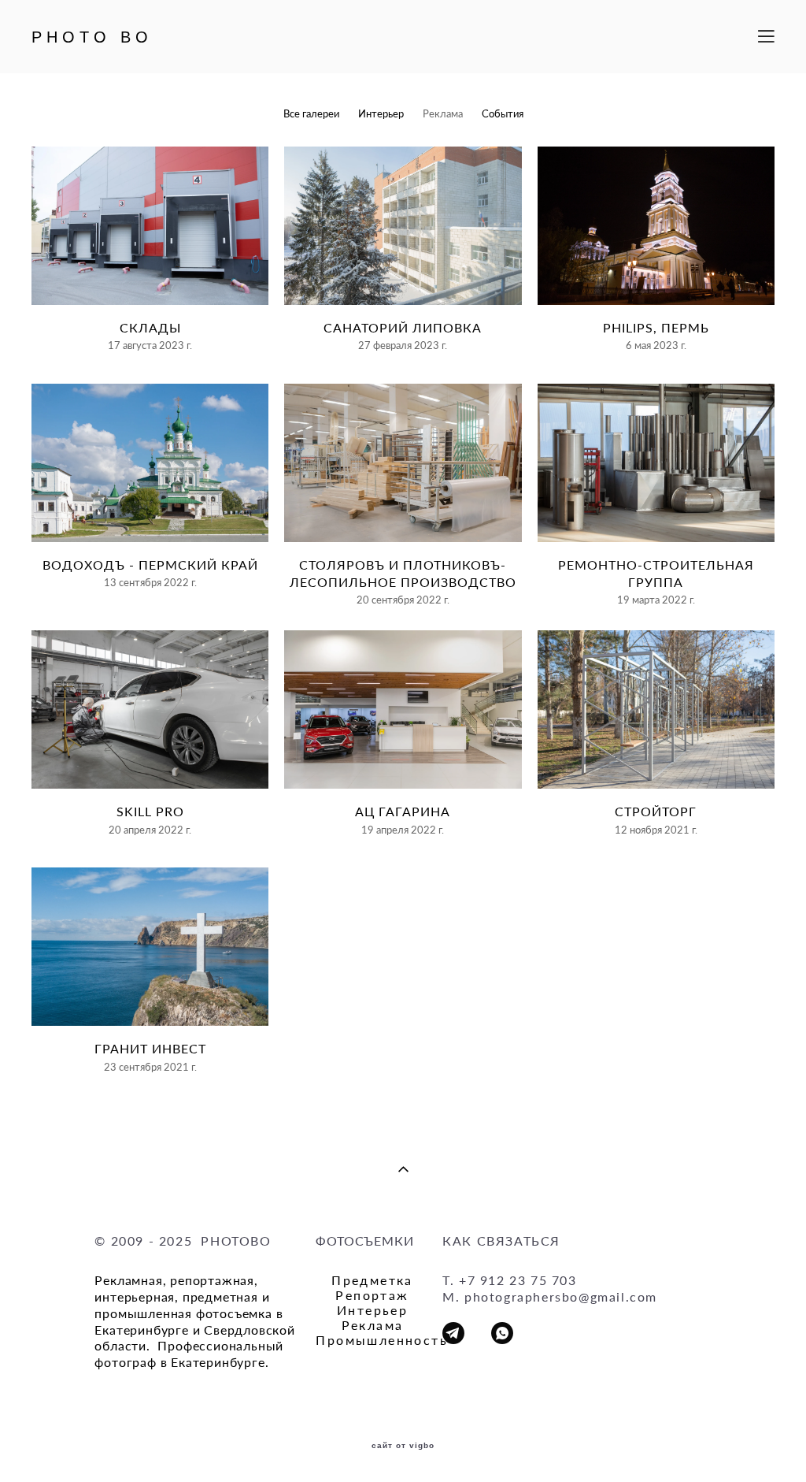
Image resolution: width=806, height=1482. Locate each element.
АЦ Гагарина (402, 811)
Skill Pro (150, 811)
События (502, 113)
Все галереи (311, 113)
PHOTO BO (92, 37)
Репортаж (372, 1294)
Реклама (443, 113)
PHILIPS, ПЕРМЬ (656, 327)
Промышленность (382, 1339)
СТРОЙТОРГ (656, 811)
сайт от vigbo (403, 1446)
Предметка (372, 1279)
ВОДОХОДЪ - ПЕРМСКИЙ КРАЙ (150, 564)
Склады (150, 327)
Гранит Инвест (150, 1048)
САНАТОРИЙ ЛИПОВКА (403, 327)
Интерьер (381, 113)
